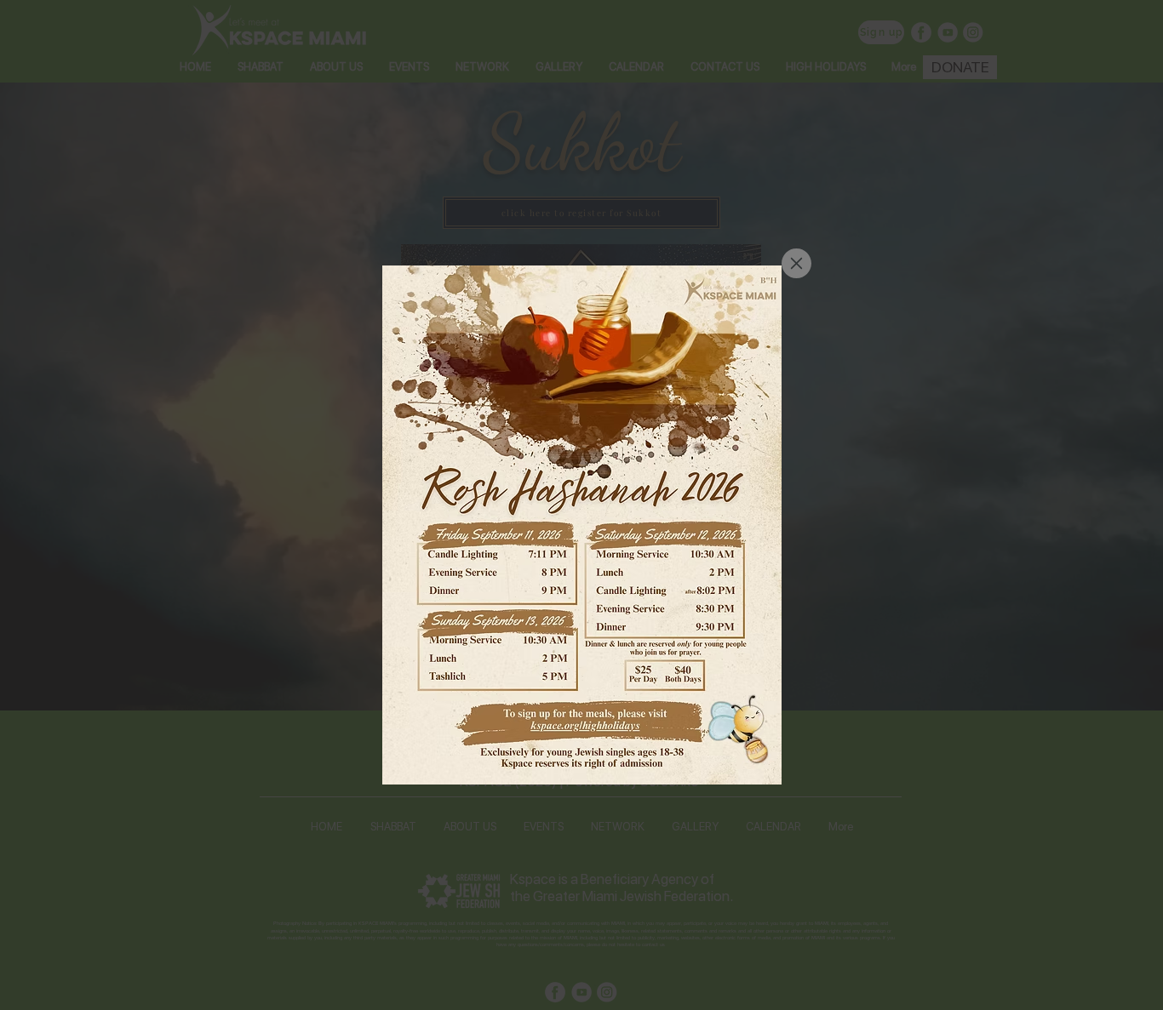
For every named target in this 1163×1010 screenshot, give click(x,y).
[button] (796, 263)
